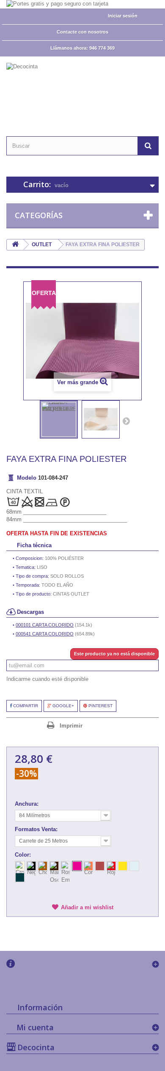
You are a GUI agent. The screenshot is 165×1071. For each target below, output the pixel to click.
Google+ (62, 705)
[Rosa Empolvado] (65, 866)
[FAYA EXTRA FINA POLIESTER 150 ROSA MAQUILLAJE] (58, 419)
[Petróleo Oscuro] (20, 877)
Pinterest (100, 705)
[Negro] (31, 866)
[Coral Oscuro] (100, 866)
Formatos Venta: (37, 829)
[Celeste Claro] (134, 866)
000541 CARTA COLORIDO (45, 633)
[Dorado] (122, 866)
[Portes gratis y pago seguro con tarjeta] (82, 4)
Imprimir (71, 725)
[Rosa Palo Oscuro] (77, 866)
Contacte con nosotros (82, 31)
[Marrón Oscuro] (54, 866)
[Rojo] (111, 866)
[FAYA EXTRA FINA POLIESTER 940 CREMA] (100, 419)
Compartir (25, 705)
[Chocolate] (42, 866)
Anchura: (27, 804)
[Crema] (20, 866)
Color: (24, 855)
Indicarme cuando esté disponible (47, 679)
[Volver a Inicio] (15, 244)
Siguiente (126, 420)
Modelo (26, 478)
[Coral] (88, 866)
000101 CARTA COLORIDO (45, 624)
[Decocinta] (82, 89)
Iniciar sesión (123, 15)
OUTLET (42, 244)
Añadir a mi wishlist (87, 907)
